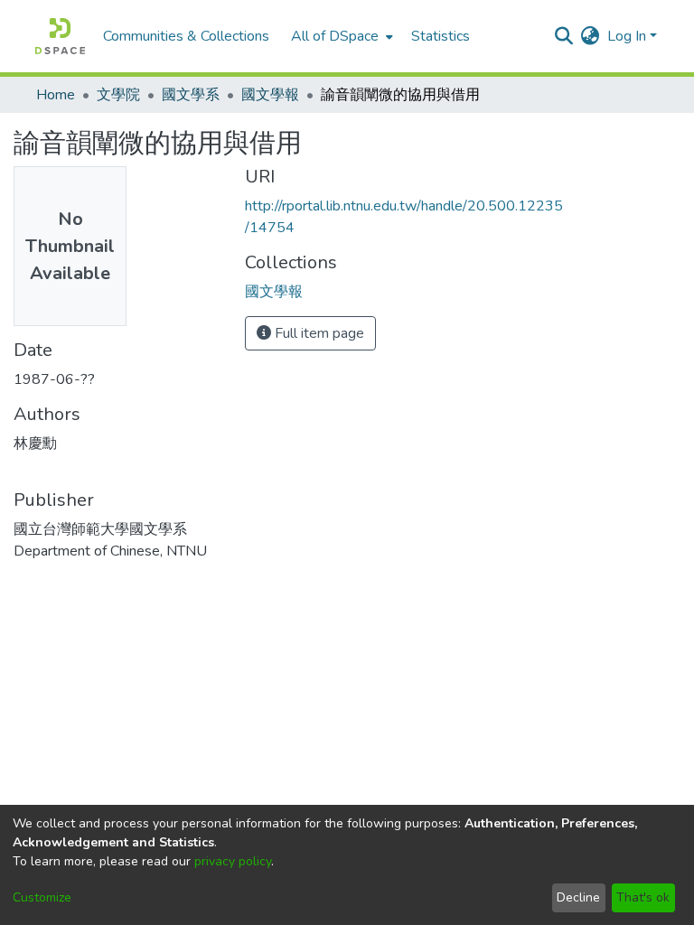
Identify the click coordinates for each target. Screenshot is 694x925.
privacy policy (232, 861)
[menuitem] (340, 36)
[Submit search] (564, 36)
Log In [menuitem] (626, 36)
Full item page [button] (317, 333)
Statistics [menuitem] (440, 36)
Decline (578, 897)
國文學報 (270, 95)
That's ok (643, 897)
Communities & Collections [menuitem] (186, 36)
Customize (42, 897)
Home (55, 95)
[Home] (60, 36)
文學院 (118, 95)
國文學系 (191, 95)
